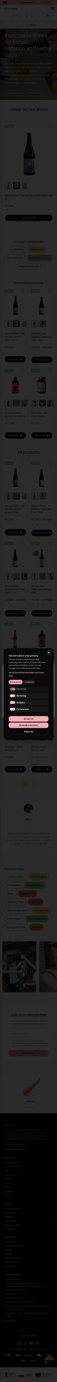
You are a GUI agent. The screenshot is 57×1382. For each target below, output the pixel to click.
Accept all (28, 719)
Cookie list (29, 682)
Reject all (28, 732)
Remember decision (28, 725)
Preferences (15, 682)
